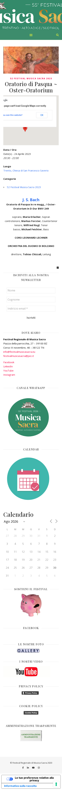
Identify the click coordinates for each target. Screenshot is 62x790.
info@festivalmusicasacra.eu (19, 351)
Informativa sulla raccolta (20, 786)
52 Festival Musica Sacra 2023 (31, 78)
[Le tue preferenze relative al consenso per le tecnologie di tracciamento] (56, 784)
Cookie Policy (31, 713)
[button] (25, 129)
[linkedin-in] (28, 767)
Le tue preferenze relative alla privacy (34, 779)
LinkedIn (8, 366)
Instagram (9, 374)
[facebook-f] (23, 767)
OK (41, 115)
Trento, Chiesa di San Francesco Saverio (26, 170)
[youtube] (33, 767)
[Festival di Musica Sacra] (31, 15)
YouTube (8, 370)
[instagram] (39, 767)
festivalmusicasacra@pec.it (18, 356)
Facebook (8, 362)
